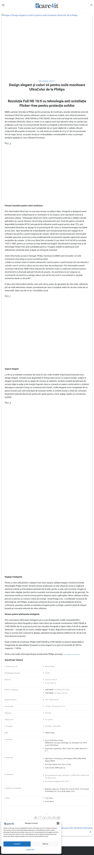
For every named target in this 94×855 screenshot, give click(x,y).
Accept (17, 844)
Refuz (45, 844)
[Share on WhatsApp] (36, 818)
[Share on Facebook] (40, 818)
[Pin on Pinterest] (54, 818)
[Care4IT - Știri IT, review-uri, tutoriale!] (47, 5)
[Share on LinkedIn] (58, 818)
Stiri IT (52, 81)
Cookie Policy (30, 849)
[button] (58, 823)
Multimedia (43, 81)
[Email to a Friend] (49, 818)
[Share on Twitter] (45, 818)
